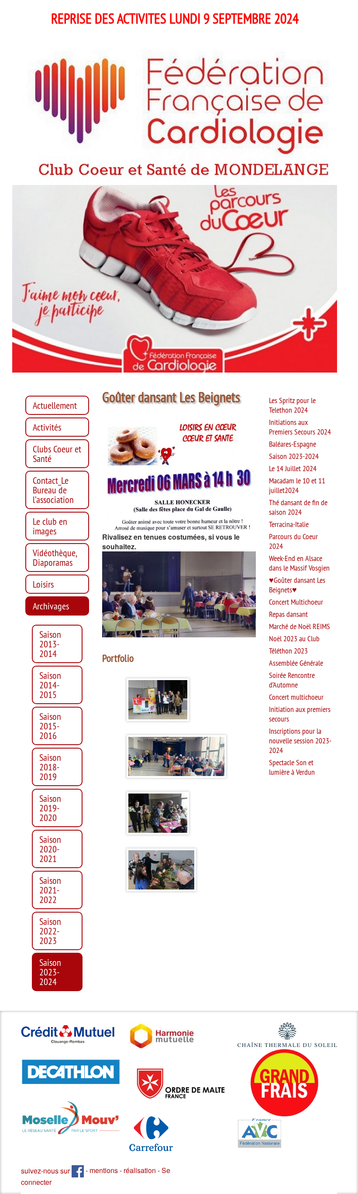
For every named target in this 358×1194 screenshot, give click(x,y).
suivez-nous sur (46, 1171)
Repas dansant (288, 614)
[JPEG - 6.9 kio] (162, 1035)
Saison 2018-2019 (50, 767)
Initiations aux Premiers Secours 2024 (300, 427)
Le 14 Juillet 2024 (293, 468)
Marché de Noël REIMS (299, 626)
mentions (104, 1171)
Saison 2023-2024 (50, 972)
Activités (47, 427)
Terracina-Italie (289, 524)
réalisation (140, 1171)
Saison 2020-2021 (50, 849)
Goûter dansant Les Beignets (297, 585)
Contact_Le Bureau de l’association (53, 490)
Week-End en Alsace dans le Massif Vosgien (299, 563)
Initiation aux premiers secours (299, 714)
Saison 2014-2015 (50, 685)
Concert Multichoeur (296, 602)
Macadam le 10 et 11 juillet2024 (297, 485)
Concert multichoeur (296, 697)
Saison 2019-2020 (50, 808)
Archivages (51, 606)
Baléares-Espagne (292, 444)
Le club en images (50, 526)
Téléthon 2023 (288, 651)
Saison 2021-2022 (50, 890)
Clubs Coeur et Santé (57, 454)
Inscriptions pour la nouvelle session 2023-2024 (300, 740)
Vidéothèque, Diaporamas (55, 557)
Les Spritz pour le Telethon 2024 (292, 405)
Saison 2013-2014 (50, 644)
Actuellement (55, 405)
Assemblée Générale (296, 663)
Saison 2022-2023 (50, 931)
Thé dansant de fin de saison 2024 (298, 507)
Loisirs (43, 584)
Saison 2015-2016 (50, 726)
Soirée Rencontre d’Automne (292, 680)
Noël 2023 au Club (294, 638)
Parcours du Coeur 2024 (293, 541)
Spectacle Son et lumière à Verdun (292, 767)
